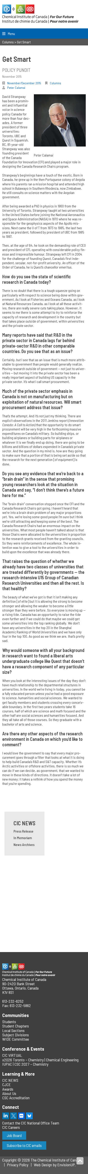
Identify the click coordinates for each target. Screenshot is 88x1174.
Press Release (23, 831)
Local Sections (13, 1030)
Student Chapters (15, 1025)
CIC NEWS (24, 823)
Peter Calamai (16, 88)
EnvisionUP (66, 1164)
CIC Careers (11, 1127)
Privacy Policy (17, 1164)
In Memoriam (23, 838)
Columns (55, 83)
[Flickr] (21, 1115)
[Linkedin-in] (5, 1115)
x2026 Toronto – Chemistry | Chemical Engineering (40, 1059)
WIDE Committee (15, 1039)
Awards (7, 1089)
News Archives (24, 844)
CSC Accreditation (16, 1097)
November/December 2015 (24, 83)
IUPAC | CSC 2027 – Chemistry (25, 1064)
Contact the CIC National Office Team (30, 1122)
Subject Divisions (15, 1034)
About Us (9, 1093)
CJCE (6, 1084)
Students (9, 1021)
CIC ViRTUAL (12, 1055)
